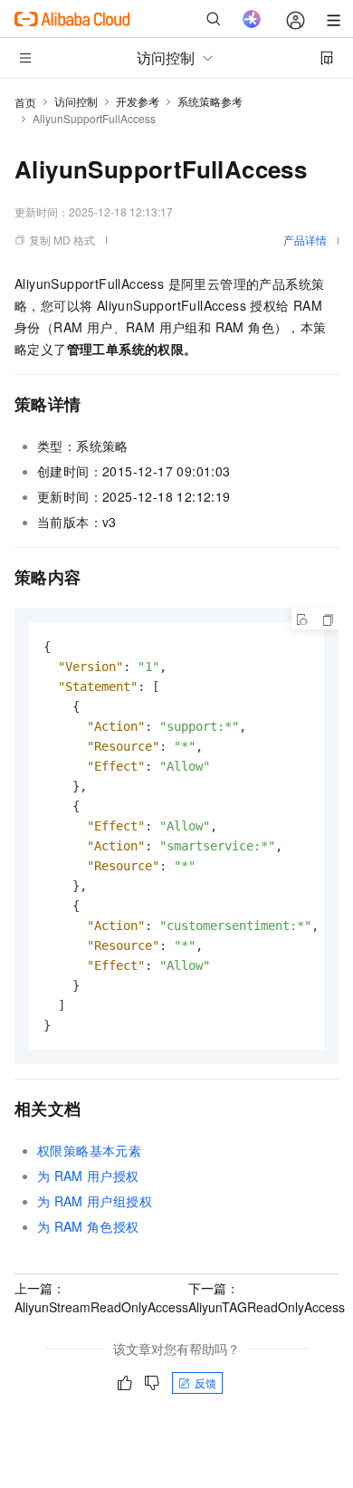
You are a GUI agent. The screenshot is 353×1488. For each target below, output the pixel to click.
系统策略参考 (210, 101)
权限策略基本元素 (89, 1150)
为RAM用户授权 (88, 1175)
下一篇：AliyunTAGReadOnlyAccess (266, 1297)
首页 (25, 102)
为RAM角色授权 (88, 1226)
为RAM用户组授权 (94, 1201)
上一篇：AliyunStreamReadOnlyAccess (101, 1297)
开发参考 (137, 101)
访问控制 (76, 101)
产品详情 (305, 239)
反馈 (205, 1382)
